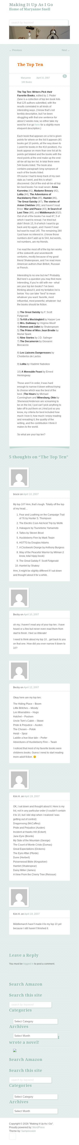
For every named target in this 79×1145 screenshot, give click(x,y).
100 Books (26, 82)
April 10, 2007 (43, 78)
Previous (15, 50)
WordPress (38, 1127)
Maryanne (26, 78)
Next (66, 50)
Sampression (28, 1131)
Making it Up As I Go (31, 4)
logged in (28, 963)
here (37, 124)
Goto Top (12, 1136)
